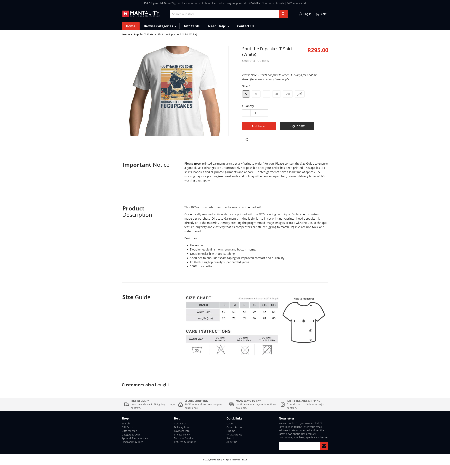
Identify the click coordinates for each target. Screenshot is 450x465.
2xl (288, 94)
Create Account (235, 427)
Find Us (230, 431)
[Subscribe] (324, 446)
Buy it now (297, 126)
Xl (276, 94)
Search (126, 423)
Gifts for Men (129, 431)
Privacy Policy (182, 434)
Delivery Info (181, 427)
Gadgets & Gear (131, 434)
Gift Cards (127, 427)
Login (229, 423)
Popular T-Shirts (143, 34)
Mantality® (215, 459)
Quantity (248, 106)
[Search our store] (283, 14)
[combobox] (229, 14)
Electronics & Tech (132, 442)
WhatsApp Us (234, 434)
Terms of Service (184, 438)
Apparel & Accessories (135, 438)
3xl (300, 94)
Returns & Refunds (185, 442)
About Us (231, 442)
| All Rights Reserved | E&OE (234, 459)
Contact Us (180, 423)
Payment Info (181, 431)
